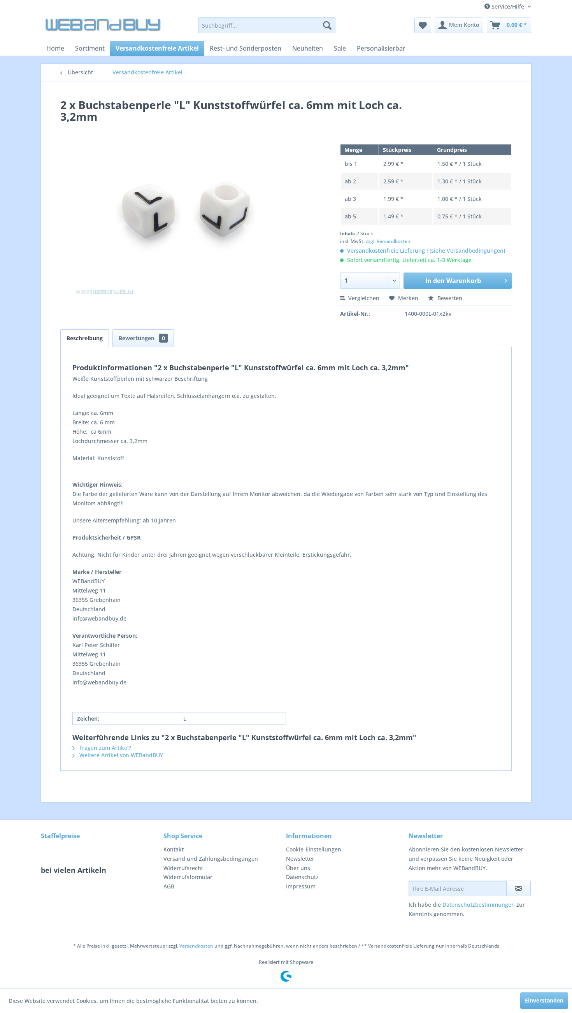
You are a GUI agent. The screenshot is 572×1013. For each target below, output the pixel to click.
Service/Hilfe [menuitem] (508, 6)
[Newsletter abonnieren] (518, 888)
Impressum (301, 886)
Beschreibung (85, 338)
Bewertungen (142, 338)
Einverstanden (544, 1000)
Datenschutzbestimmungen (478, 904)
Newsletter (300, 858)
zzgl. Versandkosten (388, 241)
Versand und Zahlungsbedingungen (210, 858)
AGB (168, 886)
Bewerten (449, 298)
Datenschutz (302, 877)
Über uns (298, 868)
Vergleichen (363, 298)
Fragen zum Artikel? (104, 747)
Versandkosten (196, 946)
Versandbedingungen (475, 250)
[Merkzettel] (422, 25)
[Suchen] (327, 25)
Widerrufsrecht (183, 868)
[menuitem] (266, 25)
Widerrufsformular (187, 877)
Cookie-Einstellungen (313, 849)
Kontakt (173, 849)
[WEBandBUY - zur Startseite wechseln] (103, 27)
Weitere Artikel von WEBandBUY (120, 755)
